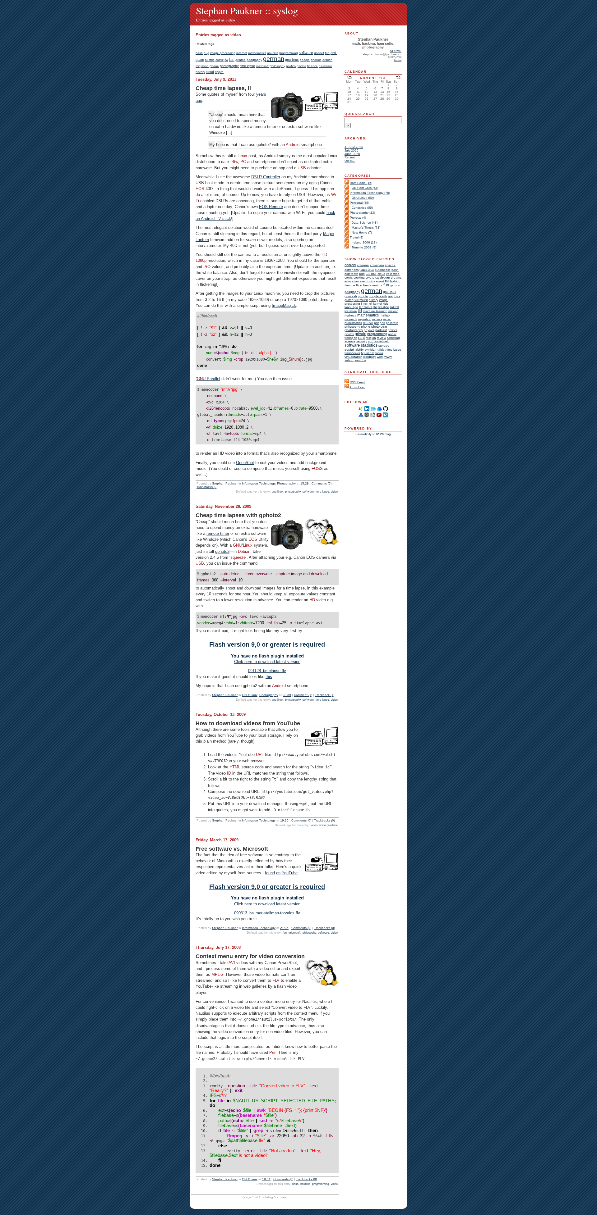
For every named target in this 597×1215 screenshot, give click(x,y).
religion (371, 337)
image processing (222, 53)
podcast (381, 330)
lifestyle (383, 307)
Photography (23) (362, 212)
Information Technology (258, 483)
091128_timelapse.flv (267, 670)
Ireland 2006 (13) (364, 242)
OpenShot (245, 462)
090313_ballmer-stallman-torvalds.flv (267, 913)
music (387, 319)
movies (377, 319)
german (273, 58)
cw (226, 59)
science (350, 341)
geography (254, 59)
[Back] (349, 78)
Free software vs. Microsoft (232, 849)
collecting (393, 273)
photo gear (379, 326)
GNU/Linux (249, 695)
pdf (376, 323)
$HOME (395, 50)
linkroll (394, 307)
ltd (360, 311)
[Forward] (398, 78)
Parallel (208, 378)
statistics (369, 345)
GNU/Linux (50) (363, 197)
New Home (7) (362, 232)
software (306, 53)
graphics (394, 296)
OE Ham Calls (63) (365, 187)
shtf (370, 341)
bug (206, 53)
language (351, 307)
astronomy (352, 269)
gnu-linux (292, 59)
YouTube (290, 873)
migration (202, 66)
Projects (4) (358, 217)
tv (362, 353)
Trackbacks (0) (207, 487)
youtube (332, 825)
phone (214, 66)
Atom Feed (357, 387)
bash (199, 53)
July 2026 (352, 150)
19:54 (266, 1179)
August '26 (373, 78)
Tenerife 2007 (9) (364, 247)
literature (351, 311)
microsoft (262, 66)
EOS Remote (271, 206)
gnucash (351, 296)
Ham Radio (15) (361, 182)
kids (385, 303)
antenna (363, 265)
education (352, 281)
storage (383, 345)
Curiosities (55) (362, 207)
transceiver (352, 353)
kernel (377, 303)
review (381, 337)
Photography (286, 483)
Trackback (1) (324, 695)
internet (241, 53)
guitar (349, 300)
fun (327, 53)
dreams (396, 277)
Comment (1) (303, 695)
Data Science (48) (364, 222)
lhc (375, 307)
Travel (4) (356, 237)
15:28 (304, 483)
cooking (359, 277)
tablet (381, 349)
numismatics (353, 323)
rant (361, 337)
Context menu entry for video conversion (250, 956)
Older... (350, 160)
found (270, 873)
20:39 (287, 695)
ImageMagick (284, 305)
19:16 (284, 820)
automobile (383, 269)
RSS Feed (357, 382)
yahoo (349, 360)
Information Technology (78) (370, 192)
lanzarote (366, 307)
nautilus (272, 53)
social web (381, 341)
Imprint (397, 60)
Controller (265, 177)
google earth (378, 296)
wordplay (369, 356)
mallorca (350, 315)
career (371, 273)
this (269, 676)
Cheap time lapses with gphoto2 (238, 515)
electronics (367, 281)
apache (390, 265)
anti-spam (377, 265)
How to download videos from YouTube (248, 723)
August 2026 (354, 147)
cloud (210, 72)
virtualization (353, 356)
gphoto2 (222, 551)
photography (229, 66)
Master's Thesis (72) (366, 227)
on (278, 873)
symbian (371, 349)
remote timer (217, 533)
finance (312, 66)
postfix (349, 334)
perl (382, 323)
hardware (325, 66)
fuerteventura (372, 285)
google (305, 59)
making (393, 311)
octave (368, 323)
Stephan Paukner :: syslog (247, 10)
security (361, 341)
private (301, 66)
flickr (359, 285)
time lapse (247, 66)
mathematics (257, 53)
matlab (385, 315)
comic (219, 59)
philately (392, 323)
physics (369, 330)
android (316, 59)
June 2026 (352, 154)
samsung (393, 337)
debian (327, 59)
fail (231, 59)
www (322, 825)
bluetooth (351, 273)
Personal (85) (359, 202)
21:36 (284, 928)
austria (210, 59)
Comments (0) (321, 483)
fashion (395, 281)
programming (288, 53)
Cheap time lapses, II (223, 88)
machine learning (375, 311)
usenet (319, 53)
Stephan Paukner (225, 483)
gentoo (240, 59)
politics (291, 66)
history (200, 72)
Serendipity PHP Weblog (373, 434)
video (334, 491)
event (380, 281)
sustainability (354, 349)
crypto (219, 72)
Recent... (351, 157)
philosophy (277, 66)
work (380, 356)
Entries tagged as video (215, 20)
